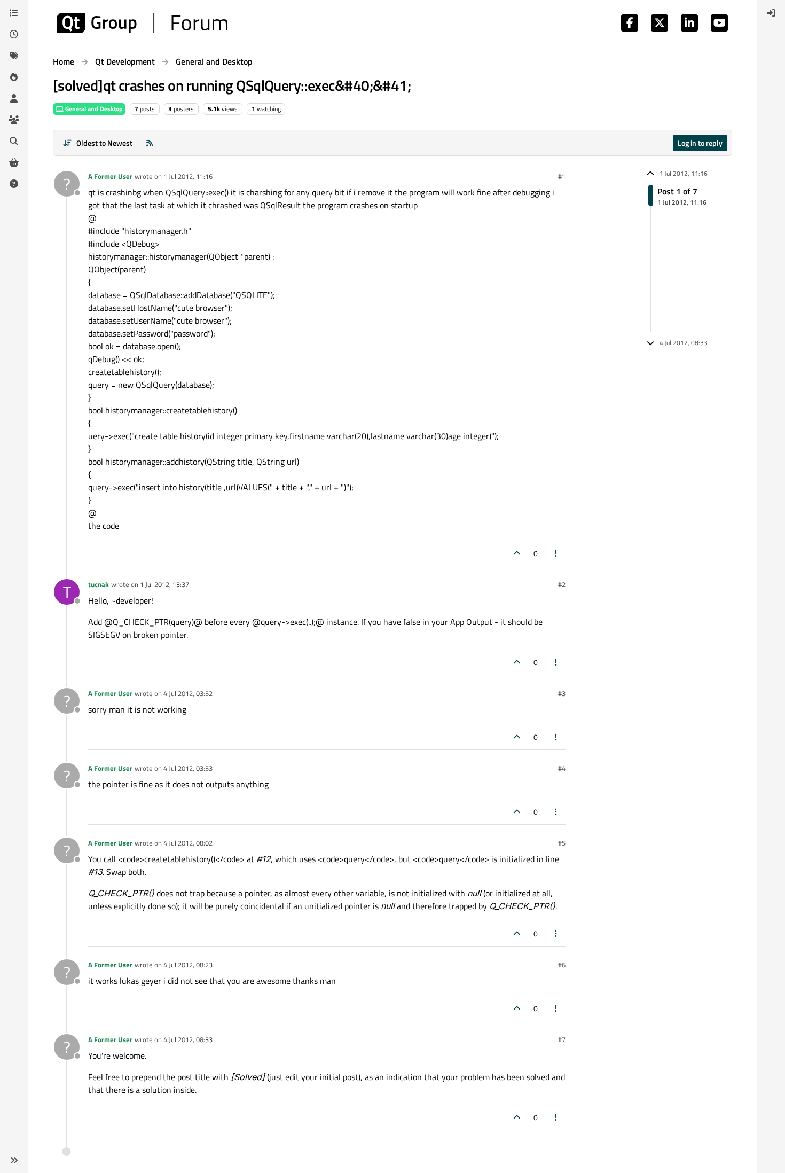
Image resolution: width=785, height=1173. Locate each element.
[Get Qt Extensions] (13, 162)
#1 (562, 176)
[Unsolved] (13, 183)
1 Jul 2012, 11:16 (188, 176)
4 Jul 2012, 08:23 (188, 964)
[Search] (13, 141)
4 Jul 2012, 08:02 (188, 843)
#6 (562, 964)
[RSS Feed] (150, 143)
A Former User (110, 176)
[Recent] (13, 34)
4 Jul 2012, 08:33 (188, 1039)
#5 (562, 843)
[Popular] (13, 76)
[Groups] (13, 119)
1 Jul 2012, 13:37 (164, 584)
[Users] (13, 98)
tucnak (98, 584)
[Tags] (13, 55)
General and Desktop (93, 109)
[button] (13, 1160)
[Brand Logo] (142, 23)
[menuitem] (771, 12)
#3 (562, 693)
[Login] (771, 12)
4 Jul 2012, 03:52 (188, 693)
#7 (562, 1039)
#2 (562, 584)
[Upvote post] (517, 553)
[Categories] (13, 12)
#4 (562, 768)
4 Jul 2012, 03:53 (188, 768)
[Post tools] (556, 553)
